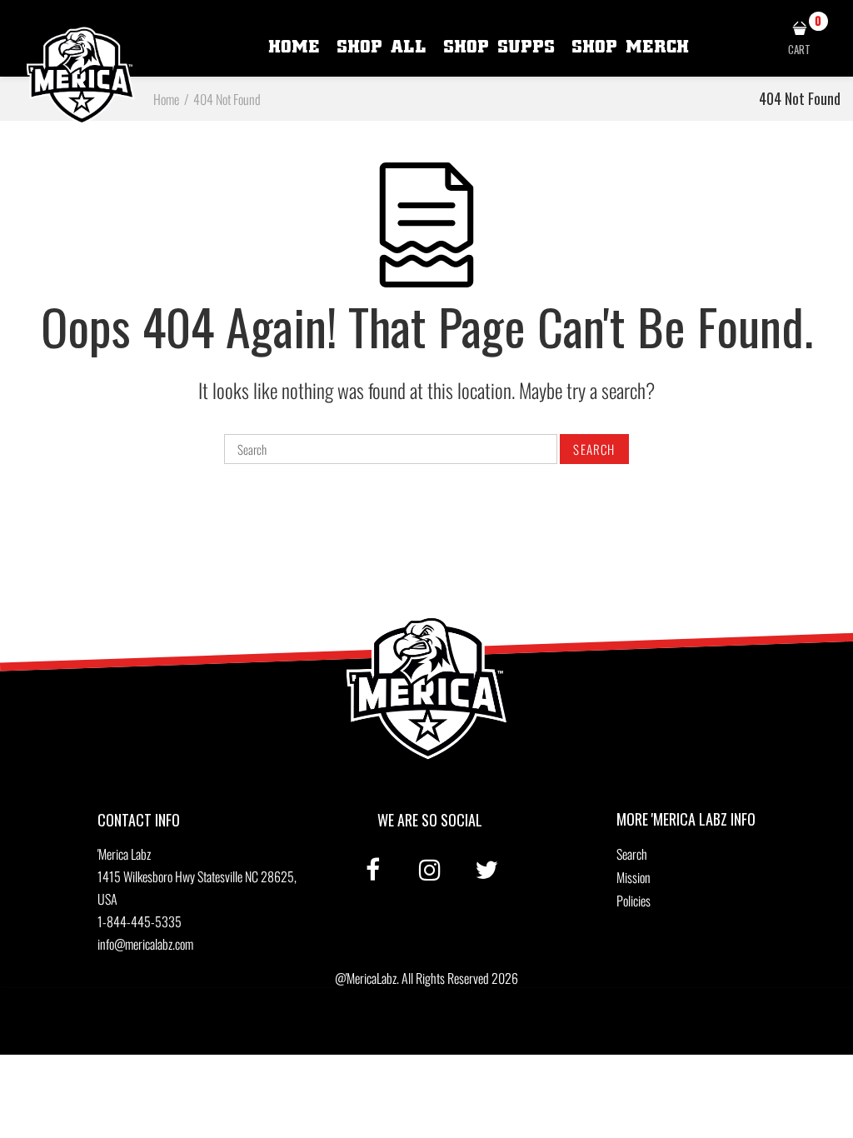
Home (294, 47)
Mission (633, 877)
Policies (633, 901)
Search (631, 854)
